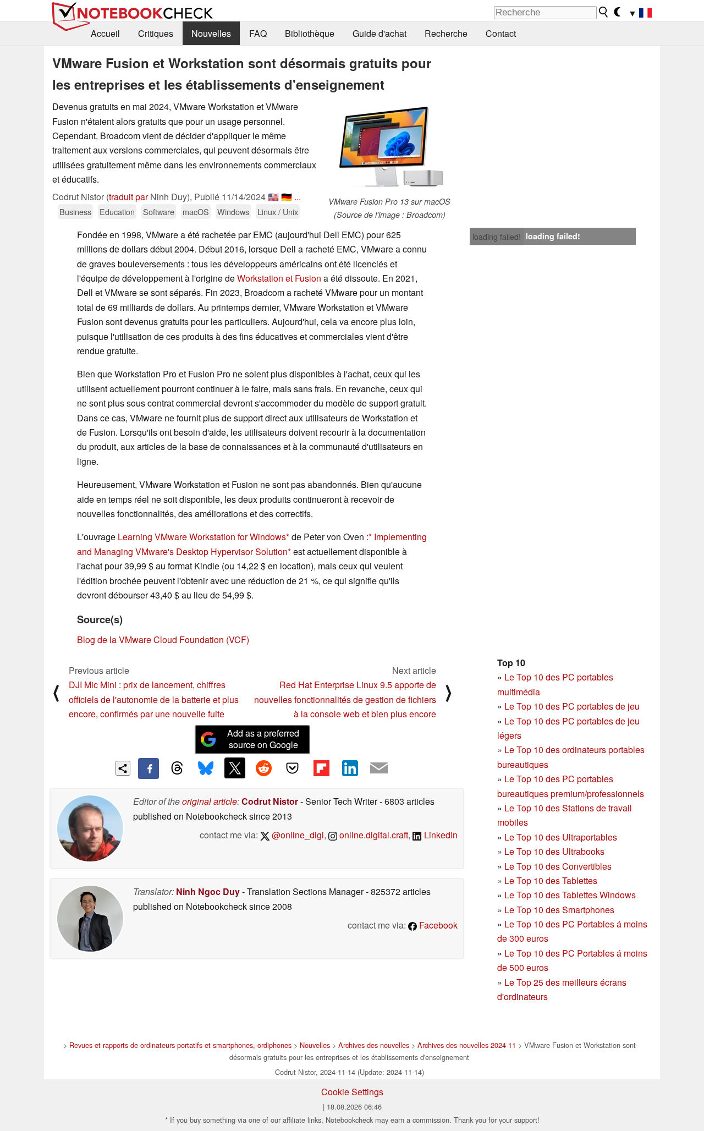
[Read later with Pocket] (292, 767)
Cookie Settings (352, 1091)
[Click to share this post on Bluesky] (205, 768)
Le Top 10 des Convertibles (558, 866)
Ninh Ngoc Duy (208, 891)
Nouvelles (211, 33)
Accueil (105, 33)
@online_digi (297, 834)
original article (209, 801)
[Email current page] (379, 768)
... (297, 196)
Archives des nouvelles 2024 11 (466, 1045)
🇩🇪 (286, 196)
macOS (196, 211)
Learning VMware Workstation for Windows (202, 536)
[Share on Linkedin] (349, 767)
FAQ (258, 33)
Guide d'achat (379, 33)
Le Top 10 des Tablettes (550, 880)
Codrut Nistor (269, 801)
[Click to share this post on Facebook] (148, 768)
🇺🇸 (273, 196)
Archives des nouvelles (373, 1045)
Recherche (446, 33)
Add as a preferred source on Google (263, 739)
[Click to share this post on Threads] (177, 768)
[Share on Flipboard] (321, 767)
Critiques (155, 33)
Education (117, 211)
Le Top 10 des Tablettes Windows (570, 894)
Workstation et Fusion (279, 278)
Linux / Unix (277, 211)
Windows (233, 211)
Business (75, 211)
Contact (501, 33)
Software (158, 211)
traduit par (128, 196)
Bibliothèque (309, 33)
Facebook (437, 925)
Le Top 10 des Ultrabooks (554, 851)
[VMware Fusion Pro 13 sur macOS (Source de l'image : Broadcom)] (389, 147)
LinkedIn (440, 834)
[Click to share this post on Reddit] (263, 767)
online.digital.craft (372, 834)
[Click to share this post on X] (234, 767)
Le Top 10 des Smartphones (559, 909)
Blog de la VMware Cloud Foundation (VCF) (163, 639)
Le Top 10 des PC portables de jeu (572, 706)
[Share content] (123, 768)
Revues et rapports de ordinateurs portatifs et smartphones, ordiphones (180, 1045)
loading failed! (496, 236)
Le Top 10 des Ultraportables (560, 837)
